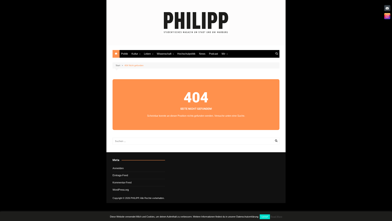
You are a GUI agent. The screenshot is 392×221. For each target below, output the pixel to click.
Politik (124, 53)
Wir (223, 53)
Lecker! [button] (265, 217)
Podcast (213, 53)
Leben (147, 53)
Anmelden (118, 168)
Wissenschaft (164, 53)
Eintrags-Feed (120, 175)
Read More (276, 216)
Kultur (135, 53)
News (202, 53)
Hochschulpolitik (186, 53)
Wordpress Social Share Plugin (180, 205)
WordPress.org (121, 189)
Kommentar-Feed (122, 182)
